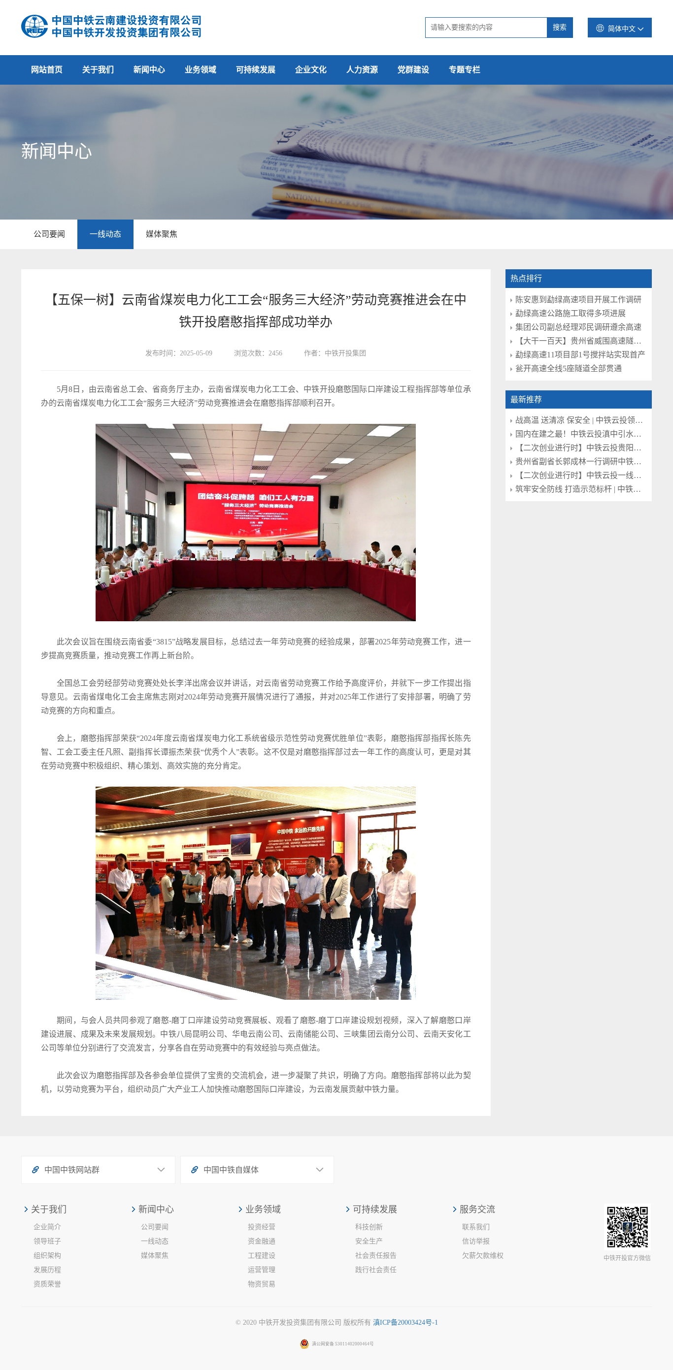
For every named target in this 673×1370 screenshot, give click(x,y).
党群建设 (413, 69)
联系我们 (476, 1227)
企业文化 (311, 69)
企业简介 (47, 1227)
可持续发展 (255, 69)
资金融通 (261, 1241)
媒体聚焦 (161, 234)
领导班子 (47, 1241)
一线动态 (105, 234)
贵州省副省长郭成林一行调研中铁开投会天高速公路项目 (581, 461)
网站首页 (47, 69)
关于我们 (98, 69)
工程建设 (261, 1255)
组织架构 (47, 1255)
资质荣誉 (47, 1284)
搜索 (560, 27)
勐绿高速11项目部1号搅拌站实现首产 (580, 354)
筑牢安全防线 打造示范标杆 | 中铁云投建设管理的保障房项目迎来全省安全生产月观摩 (581, 489)
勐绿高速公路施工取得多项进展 (570, 313)
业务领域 (200, 69)
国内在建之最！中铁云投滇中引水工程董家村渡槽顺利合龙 (581, 434)
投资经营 (261, 1227)
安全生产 (369, 1241)
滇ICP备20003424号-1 (405, 1322)
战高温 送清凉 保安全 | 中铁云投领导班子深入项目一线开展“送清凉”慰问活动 (581, 420)
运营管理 (261, 1270)
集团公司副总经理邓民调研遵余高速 (578, 327)
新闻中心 (149, 69)
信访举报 (476, 1241)
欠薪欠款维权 (483, 1255)
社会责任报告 (376, 1255)
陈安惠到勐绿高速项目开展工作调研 (578, 299)
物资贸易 (261, 1284)
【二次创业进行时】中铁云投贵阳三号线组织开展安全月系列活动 (581, 448)
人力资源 (362, 69)
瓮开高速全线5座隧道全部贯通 (568, 368)
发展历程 (47, 1270)
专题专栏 (464, 69)
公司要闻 (49, 234)
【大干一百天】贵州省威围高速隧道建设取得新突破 (581, 341)
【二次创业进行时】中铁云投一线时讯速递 (581, 475)
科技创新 (369, 1227)
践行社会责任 (376, 1270)
